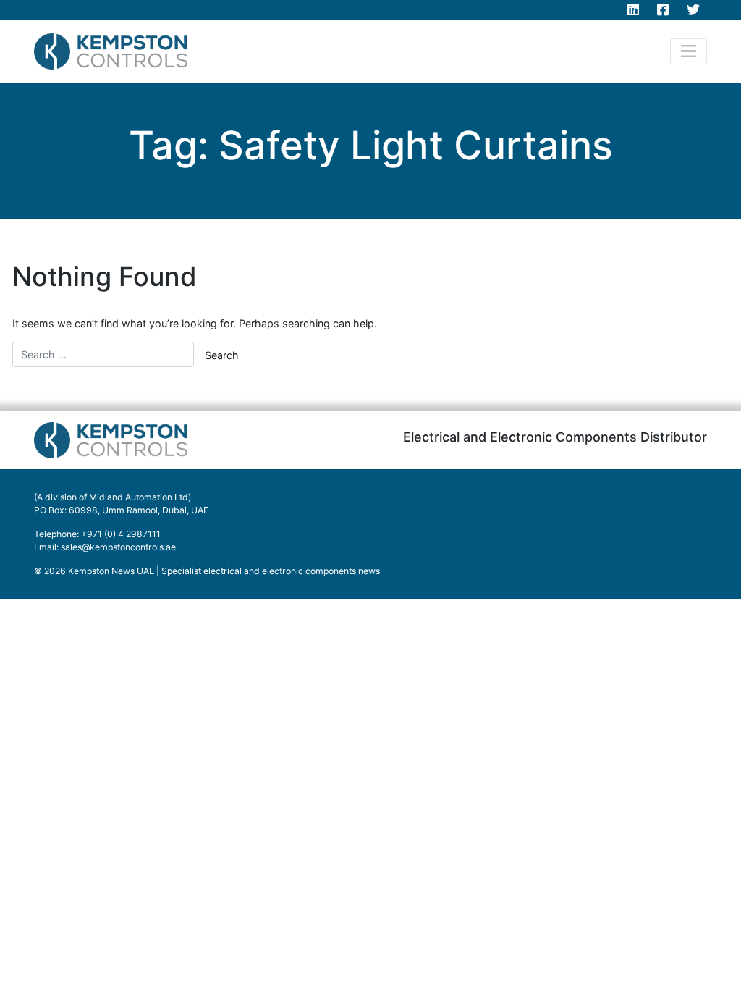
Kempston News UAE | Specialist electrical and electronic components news (224, 570)
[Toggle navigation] (688, 51)
